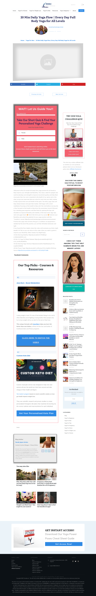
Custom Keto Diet (23, 356)
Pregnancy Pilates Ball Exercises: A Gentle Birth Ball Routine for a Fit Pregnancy (47, 478)
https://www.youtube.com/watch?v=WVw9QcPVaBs (33, 250)
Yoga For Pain (68, 423)
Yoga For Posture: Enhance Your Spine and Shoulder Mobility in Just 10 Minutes (76, 337)
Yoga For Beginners (69, 418)
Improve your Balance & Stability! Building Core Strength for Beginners (75, 379)
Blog (66, 415)
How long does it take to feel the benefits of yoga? (47, 500)
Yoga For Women (69, 433)
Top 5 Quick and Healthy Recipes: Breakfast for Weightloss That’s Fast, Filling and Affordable (76, 319)
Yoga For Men (68, 420)
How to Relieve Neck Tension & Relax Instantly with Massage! (76, 363)
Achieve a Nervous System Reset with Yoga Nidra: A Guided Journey (76, 310)
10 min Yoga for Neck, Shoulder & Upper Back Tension (75, 355)
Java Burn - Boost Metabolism (28, 283)
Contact (13, 563)
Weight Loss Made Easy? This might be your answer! (26, 500)
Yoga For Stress (68, 428)
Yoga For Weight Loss (70, 430)
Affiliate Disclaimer (75, 169)
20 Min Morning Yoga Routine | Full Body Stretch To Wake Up (76, 328)
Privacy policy (15, 565)
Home (13, 560)
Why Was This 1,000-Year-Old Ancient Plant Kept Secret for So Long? (26, 478)
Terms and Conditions (17, 566)
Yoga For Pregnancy (70, 425)
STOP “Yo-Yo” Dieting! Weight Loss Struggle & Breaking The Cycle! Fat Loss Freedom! (75, 346)
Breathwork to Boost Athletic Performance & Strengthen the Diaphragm (75, 302)
